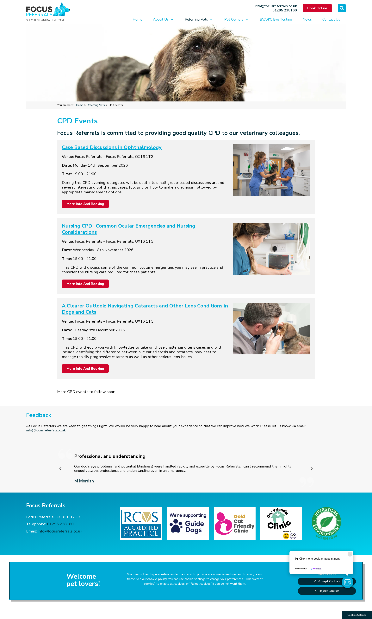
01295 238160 (284, 10)
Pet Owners (233, 19)
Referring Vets (196, 19)
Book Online (317, 8)
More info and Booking (85, 204)
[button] (347, 582)
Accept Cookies (329, 581)
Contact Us (331, 19)
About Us (161, 19)
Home (137, 19)
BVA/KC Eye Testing (276, 19)
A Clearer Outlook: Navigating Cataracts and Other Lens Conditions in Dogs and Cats (145, 308)
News (307, 19)
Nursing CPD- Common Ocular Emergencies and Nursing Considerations (128, 228)
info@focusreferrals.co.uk (276, 6)
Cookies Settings (357, 615)
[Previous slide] (60, 469)
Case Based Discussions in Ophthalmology (112, 147)
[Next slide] (311, 469)
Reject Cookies (329, 591)
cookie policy (157, 579)
